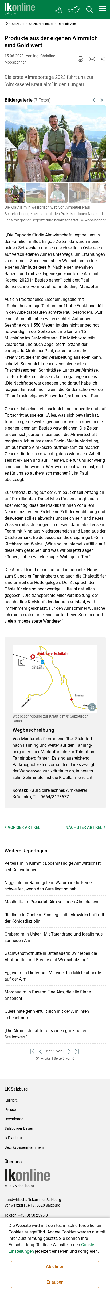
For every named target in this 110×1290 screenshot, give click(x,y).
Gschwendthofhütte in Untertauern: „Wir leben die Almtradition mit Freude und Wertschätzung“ (51, 956)
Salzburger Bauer (19, 1128)
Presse (10, 1109)
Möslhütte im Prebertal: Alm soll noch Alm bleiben (51, 901)
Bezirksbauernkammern (24, 1147)
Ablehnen (55, 1266)
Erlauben (55, 1282)
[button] (102, 8)
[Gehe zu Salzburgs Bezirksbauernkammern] (59, 9)
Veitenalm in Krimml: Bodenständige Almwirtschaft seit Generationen (53, 866)
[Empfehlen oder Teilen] (102, 59)
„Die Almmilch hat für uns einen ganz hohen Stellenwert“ (46, 1034)
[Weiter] (94, 143)
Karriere (11, 1100)
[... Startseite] (20, 9)
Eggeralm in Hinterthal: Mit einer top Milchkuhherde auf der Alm (53, 976)
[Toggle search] (89, 9)
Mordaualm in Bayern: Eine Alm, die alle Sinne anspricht (48, 995)
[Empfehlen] (92, 59)
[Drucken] (80, 59)
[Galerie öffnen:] (55, 678)
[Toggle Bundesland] (74, 9)
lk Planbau (13, 1138)
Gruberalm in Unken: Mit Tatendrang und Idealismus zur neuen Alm (54, 937)
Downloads (14, 1119)
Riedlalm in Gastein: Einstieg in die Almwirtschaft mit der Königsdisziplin (54, 918)
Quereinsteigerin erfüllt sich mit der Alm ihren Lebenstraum (47, 1014)
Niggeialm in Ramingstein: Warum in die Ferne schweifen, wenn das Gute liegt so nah (48, 886)
